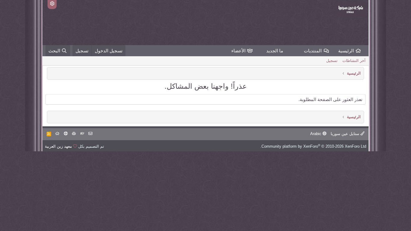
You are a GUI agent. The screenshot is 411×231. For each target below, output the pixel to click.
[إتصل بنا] (90, 134)
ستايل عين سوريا (345, 133)
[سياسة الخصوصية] (74, 134)
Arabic (316, 133)
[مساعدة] (66, 134)
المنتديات (313, 50)
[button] (299, 50)
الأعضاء (238, 50)
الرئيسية (346, 50)
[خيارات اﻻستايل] (52, 4)
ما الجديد (274, 50)
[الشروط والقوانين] (82, 134)
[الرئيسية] (57, 134)
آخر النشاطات (354, 60)
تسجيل (332, 60)
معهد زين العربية (58, 146)
